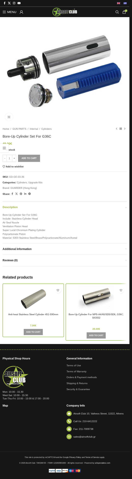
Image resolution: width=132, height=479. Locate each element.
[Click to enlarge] (9, 117)
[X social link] (9, 3)
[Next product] (125, 129)
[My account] (21, 12)
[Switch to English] (118, 3)
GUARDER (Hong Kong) (23, 188)
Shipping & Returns (77, 383)
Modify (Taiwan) (96, 322)
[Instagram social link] (14, 3)
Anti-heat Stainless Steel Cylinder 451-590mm (33, 314)
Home (6, 128)
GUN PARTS (19, 128)
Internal (34, 128)
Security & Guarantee (78, 389)
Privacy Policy (75, 457)
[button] (33, 332)
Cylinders (46, 128)
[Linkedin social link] (25, 194)
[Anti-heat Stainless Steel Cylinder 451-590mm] (33, 298)
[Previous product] (116, 129)
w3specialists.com (102, 463)
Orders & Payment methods (82, 377)
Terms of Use (74, 365)
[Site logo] (64, 11)
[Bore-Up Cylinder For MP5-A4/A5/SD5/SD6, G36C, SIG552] (96, 298)
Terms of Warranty (76, 371)
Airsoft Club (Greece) (33, 319)
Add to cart (29, 158)
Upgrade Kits (35, 182)
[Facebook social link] (5, 3)
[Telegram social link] (29, 194)
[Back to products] (121, 129)
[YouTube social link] (19, 3)
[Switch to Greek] (124, 3)
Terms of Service (92, 457)
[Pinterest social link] (21, 194)
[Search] (117, 12)
